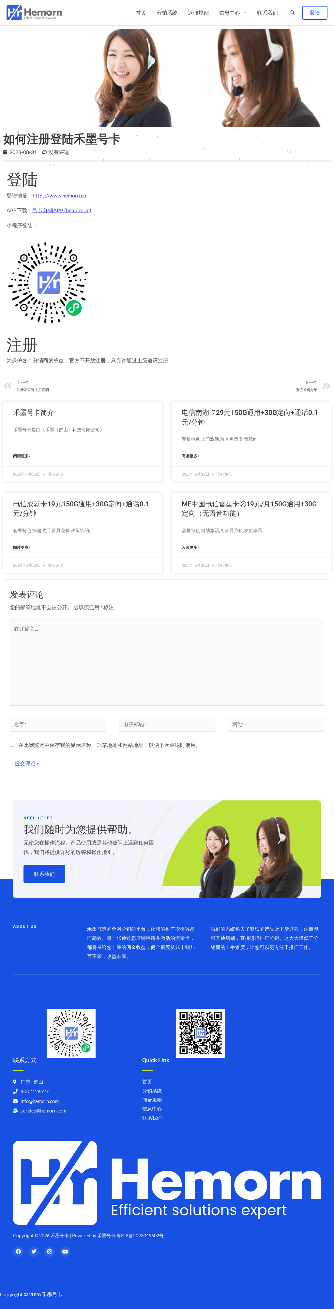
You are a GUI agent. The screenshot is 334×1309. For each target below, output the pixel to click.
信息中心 (229, 12)
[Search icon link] (293, 12)
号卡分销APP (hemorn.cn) (61, 210)
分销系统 (167, 12)
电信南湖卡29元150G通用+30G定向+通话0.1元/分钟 (250, 417)
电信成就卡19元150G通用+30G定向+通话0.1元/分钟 (81, 509)
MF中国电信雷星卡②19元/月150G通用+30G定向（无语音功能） (249, 509)
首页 (141, 12)
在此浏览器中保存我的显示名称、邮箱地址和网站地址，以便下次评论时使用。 (109, 745)
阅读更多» (22, 455)
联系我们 (267, 12)
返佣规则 (198, 12)
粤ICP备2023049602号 (140, 1235)
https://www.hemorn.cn (59, 195)
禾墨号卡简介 (33, 413)
